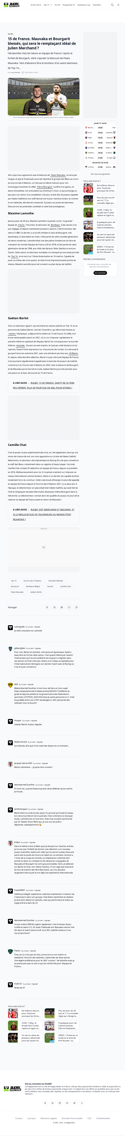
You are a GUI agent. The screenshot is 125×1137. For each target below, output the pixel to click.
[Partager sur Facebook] (54, 607)
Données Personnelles (72, 1118)
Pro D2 (57, 5)
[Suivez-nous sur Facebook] (52, 1103)
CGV (89, 1118)
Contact (18, 1118)
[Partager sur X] (47, 607)
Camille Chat (17, 445)
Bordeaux (55, 225)
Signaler (37, 627)
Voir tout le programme (100, 174)
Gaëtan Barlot (18, 318)
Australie (20, 345)
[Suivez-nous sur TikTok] (74, 1103)
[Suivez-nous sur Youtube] (67, 1103)
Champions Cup (83, 5)
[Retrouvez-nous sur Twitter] (45, 1103)
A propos (31, 1118)
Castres (12, 333)
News (10, 34)
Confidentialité (103, 1118)
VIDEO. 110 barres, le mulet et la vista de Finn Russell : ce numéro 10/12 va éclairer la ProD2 (68, 1038)
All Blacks (73, 353)
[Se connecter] (118, 4)
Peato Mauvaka (58, 175)
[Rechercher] (112, 4)
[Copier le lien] (76, 607)
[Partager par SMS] (69, 607)
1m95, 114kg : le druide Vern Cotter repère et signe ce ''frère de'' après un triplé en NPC (31, 1026)
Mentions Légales (49, 1118)
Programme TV (69, 5)
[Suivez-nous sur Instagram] (60, 1103)
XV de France (36, 5)
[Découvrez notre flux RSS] (82, 1103)
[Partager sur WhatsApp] (62, 607)
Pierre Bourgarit (44, 186)
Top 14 (14, 256)
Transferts (97, 5)
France (21, 225)
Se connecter (100, 273)
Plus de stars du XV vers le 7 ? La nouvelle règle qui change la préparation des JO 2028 (68, 1013)
